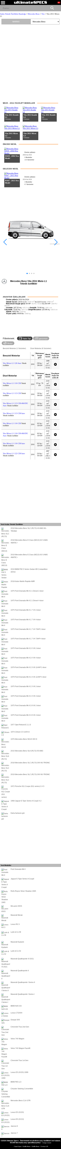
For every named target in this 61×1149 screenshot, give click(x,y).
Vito (43, 14)
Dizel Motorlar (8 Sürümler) (40, 348)
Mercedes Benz (34, 14)
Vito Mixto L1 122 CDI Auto (14, 453)
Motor (10, 343)
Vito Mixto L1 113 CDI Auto (14, 413)
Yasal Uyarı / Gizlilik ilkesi (22, 1146)
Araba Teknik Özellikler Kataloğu (13, 14)
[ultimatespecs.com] (30, 2)
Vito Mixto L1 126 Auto (12, 363)
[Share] (57, 8)
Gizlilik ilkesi (36, 1146)
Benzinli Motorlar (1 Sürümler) (14, 348)
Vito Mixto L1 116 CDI (12, 423)
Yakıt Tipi (26, 338)
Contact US (44, 1146)
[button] (27, 273)
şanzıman (43, 338)
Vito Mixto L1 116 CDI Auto (14, 443)
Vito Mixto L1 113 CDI (12, 393)
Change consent (46, 1142)
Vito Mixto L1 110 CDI (12, 383)
